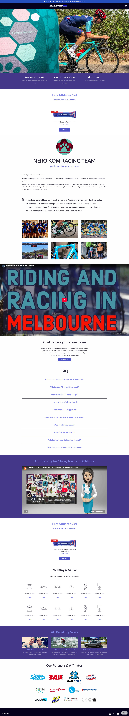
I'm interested (64, 359)
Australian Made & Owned (65, 77)
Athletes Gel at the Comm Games (94, 650)
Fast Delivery (95, 77)
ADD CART (64, 129)
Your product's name (29, 593)
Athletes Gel (5, 713)
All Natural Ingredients (35, 77)
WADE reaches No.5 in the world (64, 650)
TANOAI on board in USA (34, 650)
